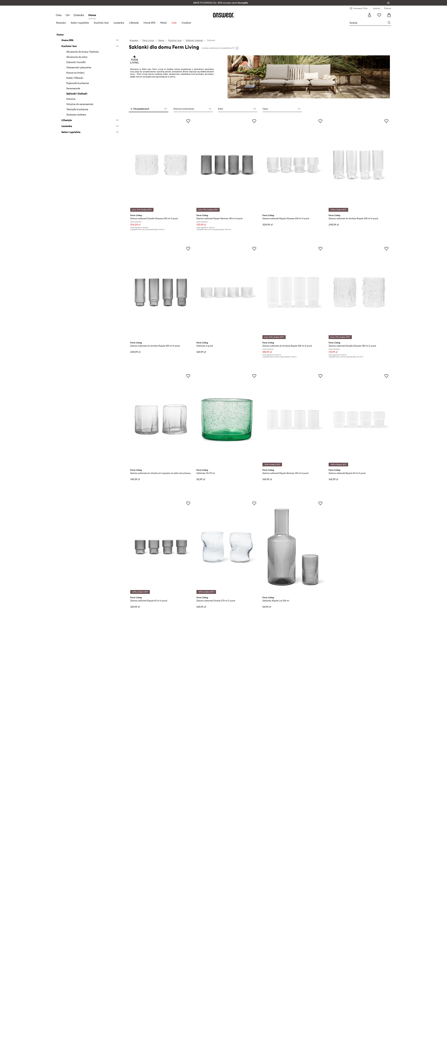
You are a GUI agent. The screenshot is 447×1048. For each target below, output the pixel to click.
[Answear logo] (223, 15)
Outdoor (186, 22)
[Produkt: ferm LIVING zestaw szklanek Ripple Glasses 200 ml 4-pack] (293, 165)
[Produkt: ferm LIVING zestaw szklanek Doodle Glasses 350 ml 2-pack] (359, 292)
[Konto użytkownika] (369, 15)
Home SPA (149, 22)
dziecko (79, 15)
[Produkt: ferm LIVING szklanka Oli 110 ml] (227, 419)
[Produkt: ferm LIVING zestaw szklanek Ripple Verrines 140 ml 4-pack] (227, 165)
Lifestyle (134, 22)
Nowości (61, 22)
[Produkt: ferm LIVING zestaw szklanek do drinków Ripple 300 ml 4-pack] (359, 165)
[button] (148, 109)
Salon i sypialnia (80, 22)
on (67, 15)
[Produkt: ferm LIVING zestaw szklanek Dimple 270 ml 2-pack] (227, 547)
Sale (174, 22)
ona (58, 15)
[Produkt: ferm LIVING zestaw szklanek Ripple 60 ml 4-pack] (359, 419)
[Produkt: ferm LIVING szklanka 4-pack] (227, 292)
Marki (163, 22)
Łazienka (119, 22)
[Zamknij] (388, 3)
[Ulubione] (379, 15)
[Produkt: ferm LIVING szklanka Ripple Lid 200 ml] (293, 547)
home (92, 15)
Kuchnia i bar (101, 22)
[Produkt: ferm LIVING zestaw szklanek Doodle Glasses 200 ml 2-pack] (161, 165)
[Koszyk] (389, 15)
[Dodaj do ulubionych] (188, 121)
